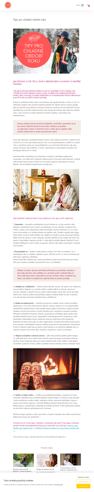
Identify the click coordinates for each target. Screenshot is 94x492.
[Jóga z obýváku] (8, 5)
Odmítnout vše (83, 481)
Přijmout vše (83, 486)
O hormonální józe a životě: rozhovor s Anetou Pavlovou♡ (69, 469)
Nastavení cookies (83, 477)
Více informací (58, 484)
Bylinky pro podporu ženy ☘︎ (45, 469)
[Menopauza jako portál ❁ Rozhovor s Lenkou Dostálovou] (23, 460)
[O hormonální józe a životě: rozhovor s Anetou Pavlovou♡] (70, 459)
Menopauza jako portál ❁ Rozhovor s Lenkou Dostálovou (22, 470)
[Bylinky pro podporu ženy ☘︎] (47, 460)
